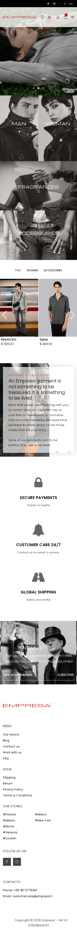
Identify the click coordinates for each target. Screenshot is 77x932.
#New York (43, 820)
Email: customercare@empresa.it (27, 896)
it (65, 4)
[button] (34, 88)
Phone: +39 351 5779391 (20, 890)
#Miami (40, 814)
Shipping (9, 777)
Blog (6, 740)
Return (8, 783)
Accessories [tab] (53, 270)
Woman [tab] (32, 270)
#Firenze (9, 814)
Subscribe (65, 675)
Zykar (5, 339)
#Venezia (10, 832)
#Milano (9, 820)
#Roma (8, 826)
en (71, 4)
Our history (11, 734)
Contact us (11, 746)
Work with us (12, 752)
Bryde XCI (47, 339)
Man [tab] (18, 270)
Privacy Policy (13, 789)
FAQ (6, 758)
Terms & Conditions (17, 795)
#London (9, 838)
